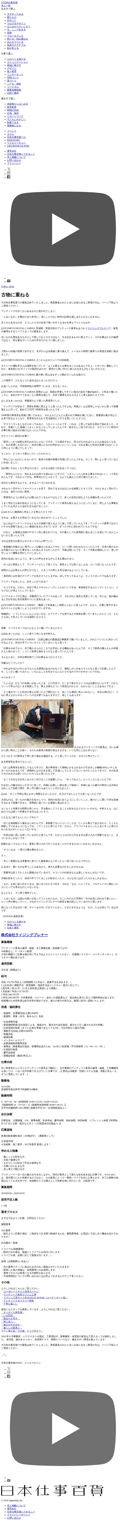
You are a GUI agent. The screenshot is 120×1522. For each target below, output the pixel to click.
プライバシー (14, 163)
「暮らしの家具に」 (11, 1328)
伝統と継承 (13, 93)
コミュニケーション (17, 62)
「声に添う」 (8, 1321)
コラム (10, 134)
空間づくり (13, 77)
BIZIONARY (13, 140)
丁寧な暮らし (11, 1304)
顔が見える (13, 48)
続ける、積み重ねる (17, 39)
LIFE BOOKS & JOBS (18, 146)
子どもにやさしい (16, 119)
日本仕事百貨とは (16, 137)
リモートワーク (15, 116)
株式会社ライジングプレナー (24, 935)
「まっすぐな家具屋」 (13, 1312)
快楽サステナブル (16, 45)
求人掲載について (16, 157)
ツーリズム (13, 87)
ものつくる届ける (16, 59)
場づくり (11, 80)
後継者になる (14, 125)
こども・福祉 (14, 84)
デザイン (11, 68)
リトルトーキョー (16, 143)
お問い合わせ (14, 160)
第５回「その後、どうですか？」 (25, 1331)
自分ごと (11, 20)
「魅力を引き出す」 (11, 1325)
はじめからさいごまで (18, 26)
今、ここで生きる (16, 29)
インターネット (15, 74)
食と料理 (11, 71)
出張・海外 (13, 113)
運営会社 (11, 151)
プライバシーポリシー (18, 1515)
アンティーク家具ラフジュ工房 (20, 1294)
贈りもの (11, 17)
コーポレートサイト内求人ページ (21, 1291)
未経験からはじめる (17, 104)
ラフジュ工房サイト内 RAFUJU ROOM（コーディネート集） (36, 1297)
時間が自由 (13, 110)
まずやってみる (15, 14)
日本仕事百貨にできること (21, 154)
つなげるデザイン (16, 23)
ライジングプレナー (98, 328)
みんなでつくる (15, 42)
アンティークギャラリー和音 (19, 1301)
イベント (11, 131)
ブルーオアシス (15, 36)
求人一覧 (6, 5)
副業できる (13, 122)
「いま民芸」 (8, 1315)
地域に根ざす (14, 65)
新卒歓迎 (11, 107)
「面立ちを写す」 (10, 1318)
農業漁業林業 (14, 90)
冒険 (9, 32)
